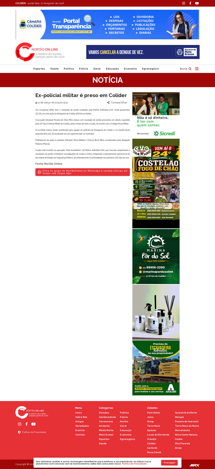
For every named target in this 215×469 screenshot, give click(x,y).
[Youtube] (33, 424)
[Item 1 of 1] (107, 24)
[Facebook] (26, 424)
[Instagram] (19, 424)
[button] (185, 68)
